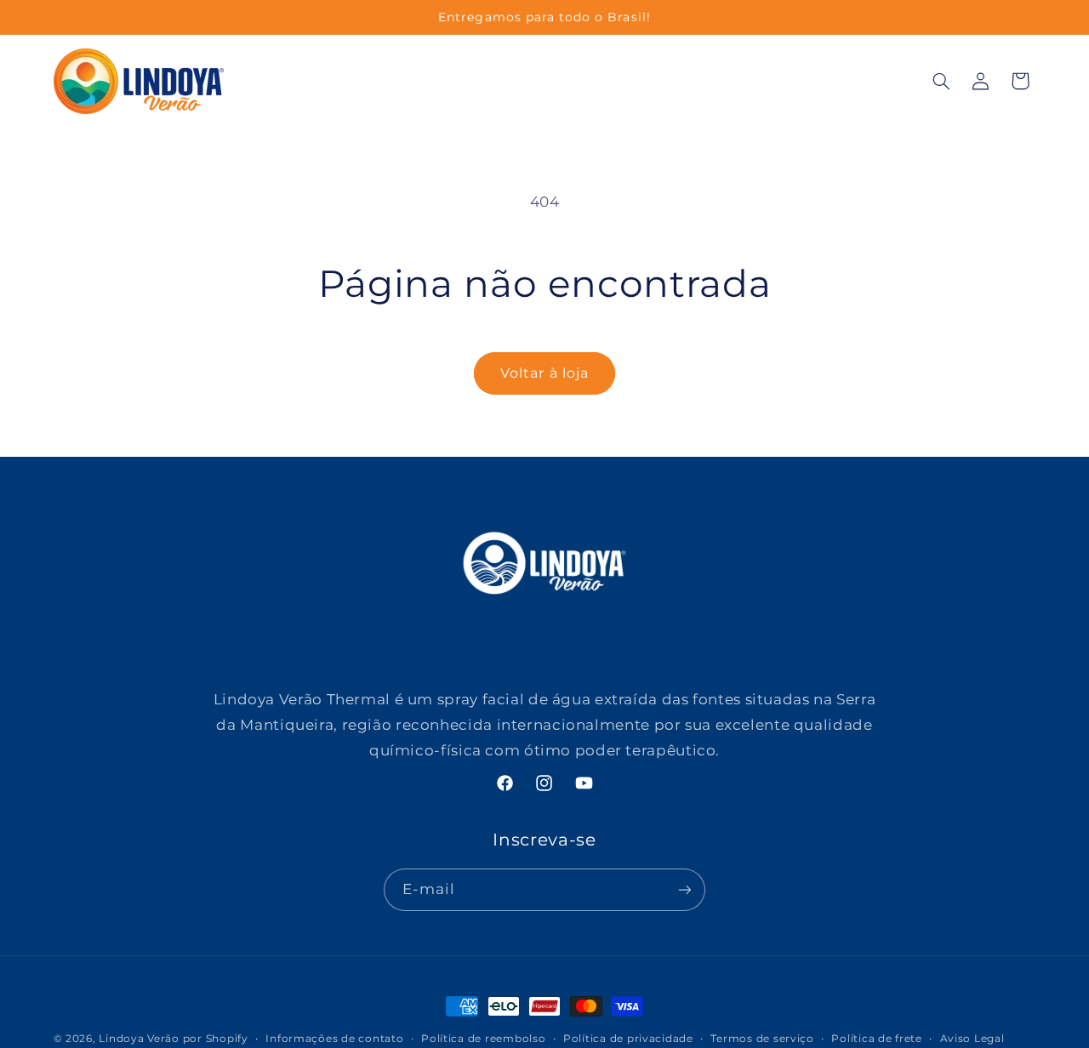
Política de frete (876, 1039)
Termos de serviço (762, 1039)
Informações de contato (334, 1039)
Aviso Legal (972, 1039)
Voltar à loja (544, 373)
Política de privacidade (628, 1039)
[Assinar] (684, 889)
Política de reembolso (483, 1039)
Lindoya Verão (139, 1039)
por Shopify (215, 1039)
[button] (941, 80)
